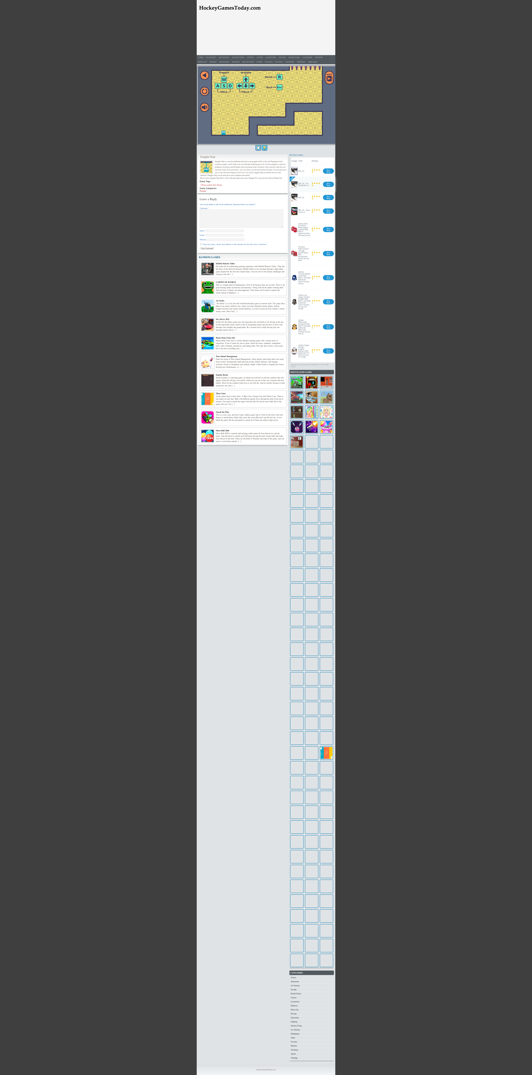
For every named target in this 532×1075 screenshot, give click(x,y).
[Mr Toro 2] (297, 767)
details (293, 366)
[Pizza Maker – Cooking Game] (311, 501)
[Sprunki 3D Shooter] (311, 382)
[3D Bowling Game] (297, 753)
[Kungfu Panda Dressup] (326, 871)
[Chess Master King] (311, 456)
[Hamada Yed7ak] (311, 960)
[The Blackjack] (326, 693)
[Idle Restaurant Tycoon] (297, 797)
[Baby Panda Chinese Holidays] (311, 723)
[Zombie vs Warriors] (311, 812)
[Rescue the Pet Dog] (326, 649)
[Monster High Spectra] (297, 930)
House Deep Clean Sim (225, 337)
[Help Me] (326, 516)
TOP (292, 178)
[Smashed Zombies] (311, 797)
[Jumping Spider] (311, 397)
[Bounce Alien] (297, 427)
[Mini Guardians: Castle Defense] (311, 871)
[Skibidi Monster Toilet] (207, 269)
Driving (213, 62)
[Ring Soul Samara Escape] (326, 382)
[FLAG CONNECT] (326, 723)
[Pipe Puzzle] (311, 471)
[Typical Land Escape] (311, 604)
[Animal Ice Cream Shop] (297, 516)
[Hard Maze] (311, 708)
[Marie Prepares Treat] (326, 797)
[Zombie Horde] (207, 380)
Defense (319, 57)
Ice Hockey (211, 57)
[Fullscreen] (258, 148)
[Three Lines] (207, 399)
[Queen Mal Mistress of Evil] (326, 634)
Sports (250, 57)
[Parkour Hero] (297, 619)
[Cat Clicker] (297, 945)
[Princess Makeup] (326, 664)
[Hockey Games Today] (230, 7)
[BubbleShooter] (297, 723)
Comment (204, 208)
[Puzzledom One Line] (297, 634)
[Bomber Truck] (326, 679)
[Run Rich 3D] (311, 842)
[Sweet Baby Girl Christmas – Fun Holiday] (297, 960)
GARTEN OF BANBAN (226, 282)
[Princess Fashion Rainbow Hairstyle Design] (311, 412)
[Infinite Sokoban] (326, 901)
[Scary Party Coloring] (297, 545)
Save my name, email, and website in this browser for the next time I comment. (235, 244)
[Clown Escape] (297, 441)
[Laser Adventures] (326, 575)
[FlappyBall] (326, 842)
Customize (307, 57)
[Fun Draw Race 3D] (297, 782)
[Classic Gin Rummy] (311, 827)
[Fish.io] (326, 471)
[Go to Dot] (311, 530)
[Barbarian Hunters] (311, 856)
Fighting (236, 62)
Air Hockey (224, 57)
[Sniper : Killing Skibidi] (326, 501)
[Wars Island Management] (207, 362)
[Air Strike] (207, 306)
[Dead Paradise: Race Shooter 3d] (326, 604)
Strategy (301, 62)
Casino (293, 998)
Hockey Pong (238, 57)
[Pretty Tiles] (311, 575)
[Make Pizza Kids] (297, 456)
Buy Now (328, 171)
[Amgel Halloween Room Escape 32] (326, 827)
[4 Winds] (326, 930)
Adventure (271, 57)
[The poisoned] (311, 560)
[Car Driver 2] (311, 649)
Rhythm (278, 62)
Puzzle (219, 185)
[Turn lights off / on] (264, 148)
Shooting (289, 62)
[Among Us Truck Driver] (326, 916)
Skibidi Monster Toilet (225, 263)
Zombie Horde (222, 374)
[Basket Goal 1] (297, 901)
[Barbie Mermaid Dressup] (326, 560)
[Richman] (311, 738)
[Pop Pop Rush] (326, 782)
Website (203, 240)
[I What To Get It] (326, 767)
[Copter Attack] (311, 782)
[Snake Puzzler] (311, 767)
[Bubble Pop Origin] (311, 753)
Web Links (312, 62)
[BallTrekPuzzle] (311, 664)
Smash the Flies (222, 411)
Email (202, 235)
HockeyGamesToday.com (266, 1069)
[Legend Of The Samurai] (311, 916)
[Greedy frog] (297, 827)
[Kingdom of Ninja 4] (297, 708)
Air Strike (220, 300)
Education (224, 62)
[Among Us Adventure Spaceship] (297, 530)
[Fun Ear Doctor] (297, 679)
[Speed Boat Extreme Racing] (326, 619)
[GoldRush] (326, 812)
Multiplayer (248, 62)
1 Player (203, 185)
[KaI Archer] (311, 545)
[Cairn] (297, 397)
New (214, 185)
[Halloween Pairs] (311, 516)
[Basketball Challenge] (311, 901)
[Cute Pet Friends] (311, 886)
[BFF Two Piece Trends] (311, 930)
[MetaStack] (297, 812)
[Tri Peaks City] (311, 441)
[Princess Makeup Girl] (297, 575)
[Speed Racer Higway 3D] (326, 886)
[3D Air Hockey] (326, 856)
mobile (209, 185)
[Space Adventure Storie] (297, 649)
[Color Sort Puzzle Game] (297, 560)
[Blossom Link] (311, 619)
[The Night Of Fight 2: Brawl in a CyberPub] (326, 545)
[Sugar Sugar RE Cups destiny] (311, 590)
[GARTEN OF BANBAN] (207, 287)
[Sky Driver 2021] (207, 325)
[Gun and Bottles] (311, 427)
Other (259, 62)
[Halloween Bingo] (297, 590)
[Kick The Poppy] (297, 604)
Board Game (294, 57)
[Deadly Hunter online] (297, 486)
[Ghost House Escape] (326, 486)
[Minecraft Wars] (297, 412)
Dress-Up (202, 62)
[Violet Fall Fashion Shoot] (326, 708)
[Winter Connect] (297, 664)
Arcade (282, 57)
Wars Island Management (226, 356)
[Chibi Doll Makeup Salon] (326, 412)
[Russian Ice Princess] (326, 590)
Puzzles (269, 62)
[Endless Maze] (326, 738)
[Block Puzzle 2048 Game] (297, 856)
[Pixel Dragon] (297, 471)
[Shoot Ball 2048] (207, 436)
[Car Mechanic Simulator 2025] (326, 960)
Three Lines (221, 393)
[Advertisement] (266, 34)
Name (203, 231)
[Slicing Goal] (326, 945)
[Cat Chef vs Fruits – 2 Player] (297, 738)
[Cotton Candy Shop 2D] (326, 427)
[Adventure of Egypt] (311, 693)
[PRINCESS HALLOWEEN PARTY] (297, 501)
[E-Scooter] (297, 382)
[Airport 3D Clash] (311, 679)
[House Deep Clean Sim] (207, 343)
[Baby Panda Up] (311, 945)
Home (200, 57)
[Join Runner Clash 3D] (326, 530)
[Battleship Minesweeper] (326, 456)
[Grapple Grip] (207, 167)
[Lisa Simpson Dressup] (297, 886)
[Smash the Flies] (207, 417)
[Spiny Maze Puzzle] (311, 634)
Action (260, 57)
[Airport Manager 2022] (297, 871)
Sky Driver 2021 (222, 319)
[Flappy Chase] (297, 693)
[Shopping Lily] (326, 441)
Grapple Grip (207, 157)
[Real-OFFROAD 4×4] (297, 916)
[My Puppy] (326, 397)
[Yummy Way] (297, 842)
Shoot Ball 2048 (222, 430)
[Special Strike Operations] (311, 486)
